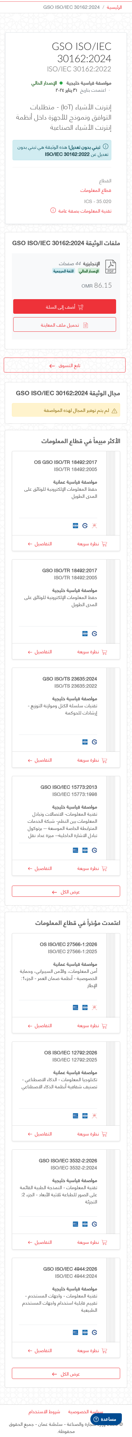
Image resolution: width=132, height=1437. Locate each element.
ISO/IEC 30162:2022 (67, 153)
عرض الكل (68, 891)
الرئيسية (114, 6)
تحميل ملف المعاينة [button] (62, 324)
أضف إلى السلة (62, 306)
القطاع (105, 180)
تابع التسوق (67, 365)
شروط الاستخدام (44, 1411)
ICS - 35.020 (97, 201)
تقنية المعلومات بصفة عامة (84, 210)
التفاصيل (42, 543)
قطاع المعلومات (96, 189)
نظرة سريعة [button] (90, 543)
